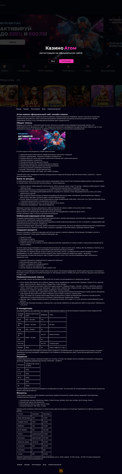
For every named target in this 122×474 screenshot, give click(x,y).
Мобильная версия (54, 109)
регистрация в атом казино (40, 188)
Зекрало (26, 109)
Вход (43, 109)
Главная (18, 109)
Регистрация (35, 109)
